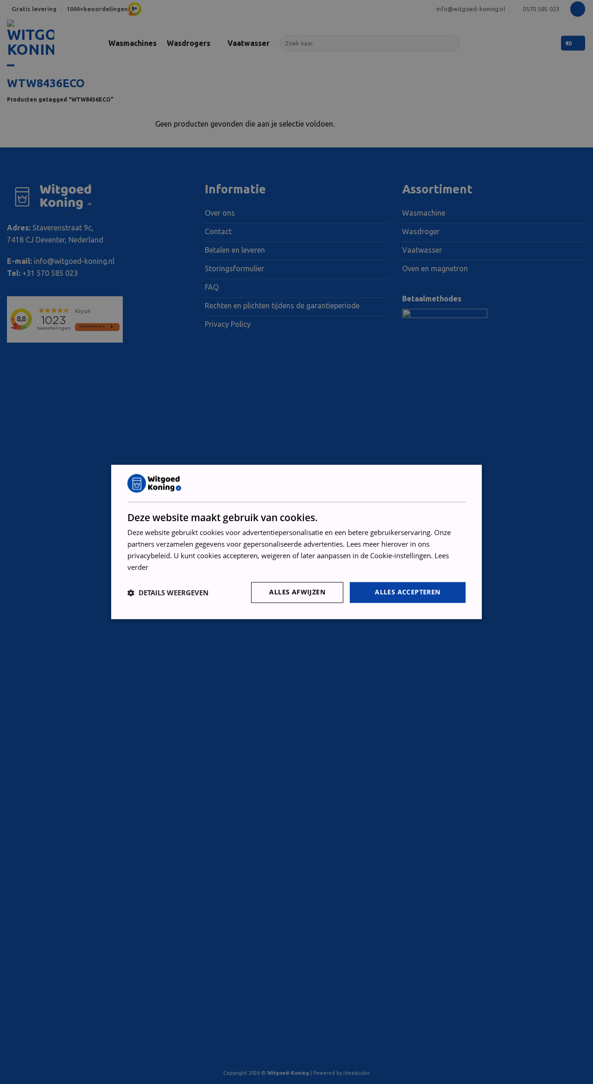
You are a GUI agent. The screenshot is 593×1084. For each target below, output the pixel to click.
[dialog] (296, 542)
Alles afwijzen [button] (297, 592)
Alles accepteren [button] (407, 592)
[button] (167, 592)
